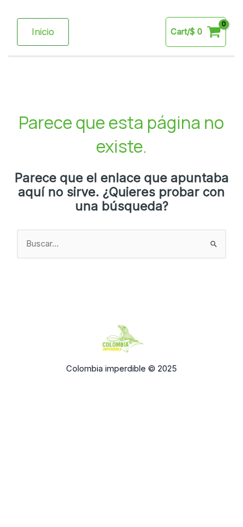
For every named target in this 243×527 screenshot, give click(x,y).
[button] (43, 31)
